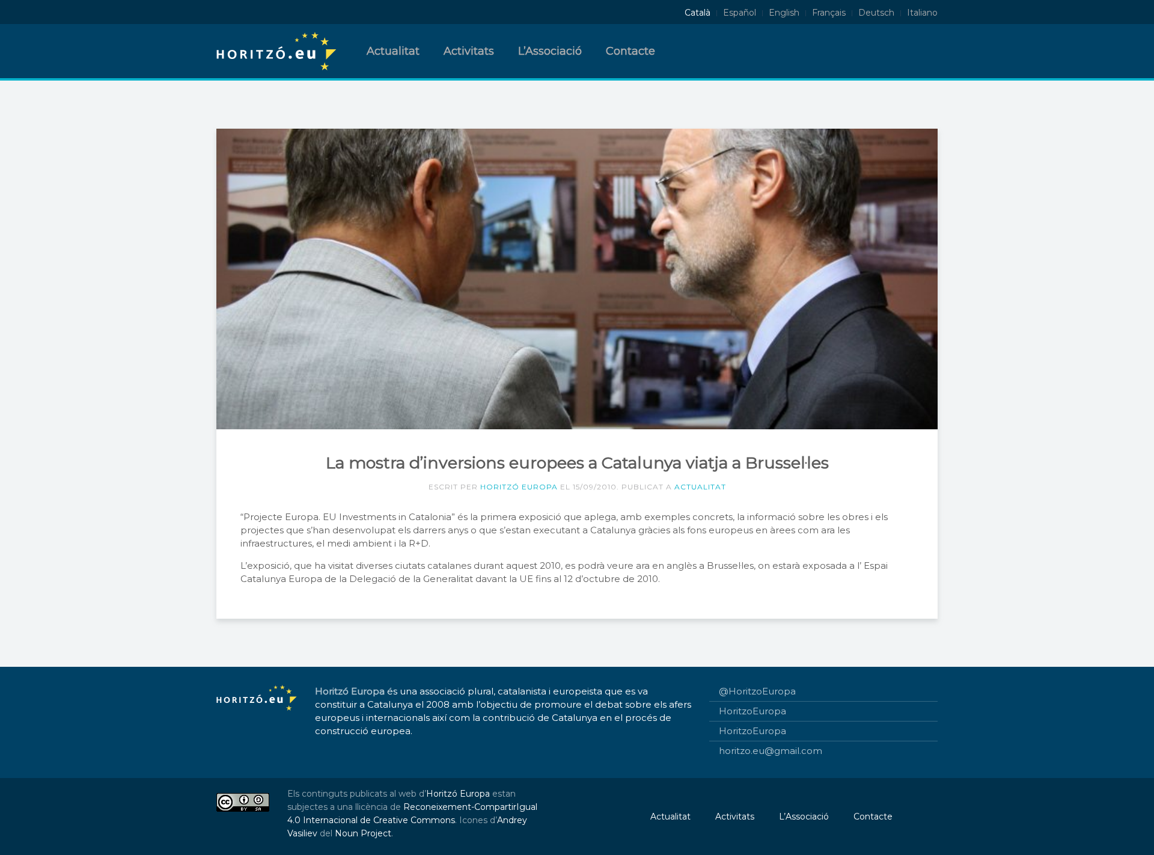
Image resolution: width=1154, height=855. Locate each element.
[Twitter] (221, 13)
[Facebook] (243, 13)
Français (829, 12)
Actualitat (393, 51)
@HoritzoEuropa (757, 691)
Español (739, 12)
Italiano (922, 12)
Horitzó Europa (519, 486)
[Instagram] (264, 13)
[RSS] (286, 13)
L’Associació (550, 51)
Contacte (630, 51)
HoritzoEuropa (752, 711)
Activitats (469, 51)
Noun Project (363, 833)
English (784, 12)
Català (697, 12)
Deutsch (876, 12)
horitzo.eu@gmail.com (770, 750)
